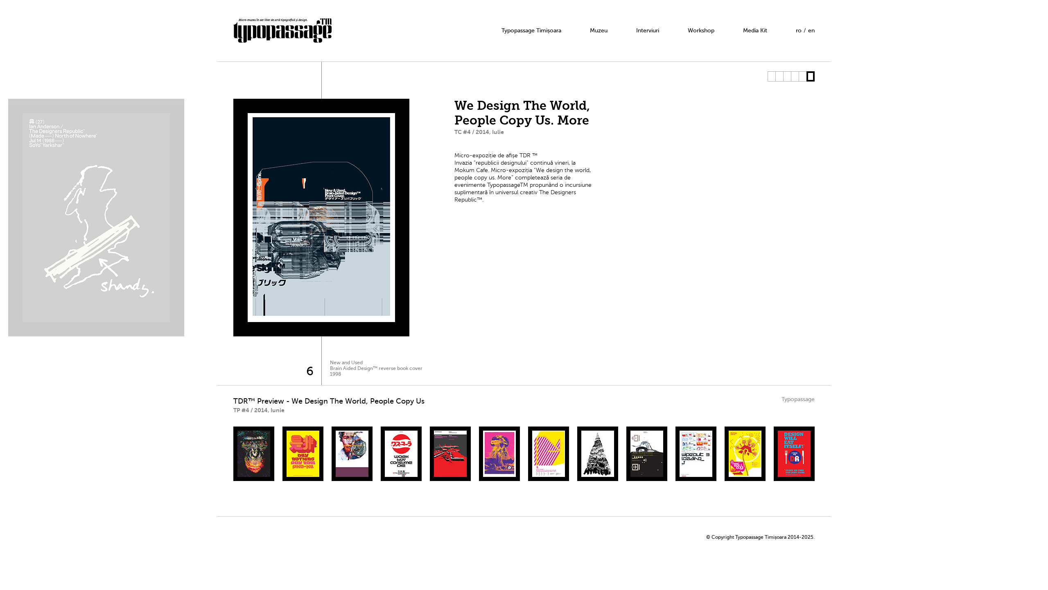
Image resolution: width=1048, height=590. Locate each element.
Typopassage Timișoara (531, 30)
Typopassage (798, 399)
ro (799, 30)
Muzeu (599, 30)
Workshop (701, 30)
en (811, 30)
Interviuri (647, 30)
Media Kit (755, 30)
